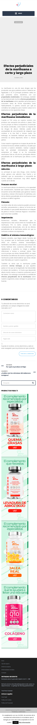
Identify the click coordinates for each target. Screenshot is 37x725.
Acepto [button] (15, 722)
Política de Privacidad (7, 703)
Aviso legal (4, 697)
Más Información (24, 722)
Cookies (28, 710)
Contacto (3, 673)
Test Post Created (6, 691)
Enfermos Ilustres (6, 667)
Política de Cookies (6, 700)
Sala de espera (5, 663)
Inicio (2, 660)
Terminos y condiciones (18, 712)
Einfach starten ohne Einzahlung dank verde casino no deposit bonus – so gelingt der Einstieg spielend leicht (17, 685)
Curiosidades (18, 22)
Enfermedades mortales (7, 670)
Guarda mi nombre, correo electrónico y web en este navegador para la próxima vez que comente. (18, 347)
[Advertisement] (18, 43)
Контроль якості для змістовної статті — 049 (15, 679)
